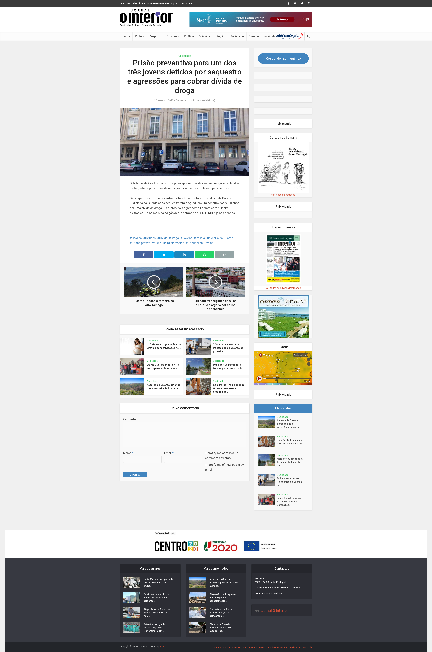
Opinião (203, 36)
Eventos (254, 36)
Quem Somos (219, 647)
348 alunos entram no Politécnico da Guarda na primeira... (228, 348)
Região (221, 36)
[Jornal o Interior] (146, 16)
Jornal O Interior (274, 611)
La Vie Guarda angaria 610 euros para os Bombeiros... (289, 501)
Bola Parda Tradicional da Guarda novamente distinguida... (229, 388)
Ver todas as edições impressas (283, 288)
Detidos (150, 238)
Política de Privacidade (301, 647)
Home (126, 36)
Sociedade (237, 36)
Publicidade (249, 647)
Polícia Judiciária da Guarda (214, 238)
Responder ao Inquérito (283, 58)
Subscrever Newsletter (158, 3)
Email (169, 453)
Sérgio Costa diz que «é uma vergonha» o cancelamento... (222, 597)
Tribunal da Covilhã (200, 243)
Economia (172, 36)
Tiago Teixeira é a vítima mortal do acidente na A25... (157, 612)
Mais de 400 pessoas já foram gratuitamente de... (290, 462)
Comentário (131, 419)
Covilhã (137, 238)
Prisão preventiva (143, 243)
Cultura (139, 36)
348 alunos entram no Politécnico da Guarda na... (289, 482)
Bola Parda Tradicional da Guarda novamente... (290, 442)
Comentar (181, 100)
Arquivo (174, 3)
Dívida (163, 238)
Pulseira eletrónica (171, 243)
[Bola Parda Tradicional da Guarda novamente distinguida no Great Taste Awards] (267, 441)
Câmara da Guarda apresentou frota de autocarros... (220, 627)
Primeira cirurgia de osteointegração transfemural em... (154, 627)
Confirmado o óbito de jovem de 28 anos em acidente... (156, 597)
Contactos (125, 3)
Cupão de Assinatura (278, 647)
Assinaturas (272, 36)
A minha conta (187, 3)
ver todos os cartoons (283, 194)
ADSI (161, 646)
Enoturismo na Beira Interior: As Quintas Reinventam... (220, 612)
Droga (175, 238)
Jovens (187, 238)
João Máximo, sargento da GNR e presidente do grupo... (158, 582)
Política (189, 36)
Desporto (155, 36)
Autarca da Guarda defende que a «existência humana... (289, 424)
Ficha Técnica (138, 3)
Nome (128, 453)
